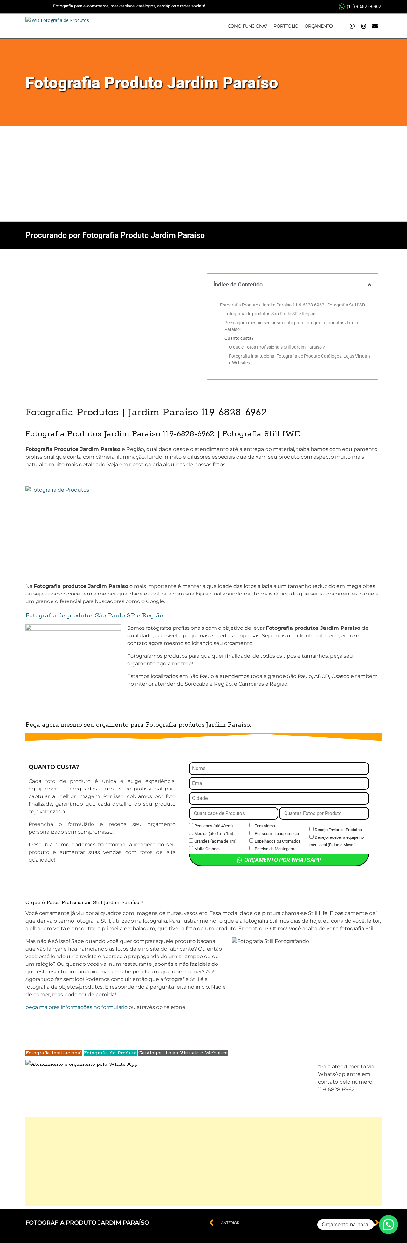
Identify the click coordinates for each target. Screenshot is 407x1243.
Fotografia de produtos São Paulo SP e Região (269, 313)
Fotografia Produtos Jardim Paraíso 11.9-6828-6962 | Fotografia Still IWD (292, 304)
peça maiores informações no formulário (76, 1007)
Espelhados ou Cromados (277, 841)
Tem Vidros (265, 825)
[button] (369, 284)
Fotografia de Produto (110, 1053)
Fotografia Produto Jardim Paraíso (151, 82)
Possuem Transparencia (277, 833)
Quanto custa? (239, 338)
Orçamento (319, 26)
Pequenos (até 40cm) (213, 825)
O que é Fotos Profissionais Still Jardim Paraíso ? (277, 347)
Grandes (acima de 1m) (215, 841)
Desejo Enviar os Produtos (338, 829)
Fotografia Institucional (53, 1053)
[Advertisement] (203, 173)
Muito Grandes (207, 848)
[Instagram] (363, 26)
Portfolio (285, 26)
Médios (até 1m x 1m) (213, 833)
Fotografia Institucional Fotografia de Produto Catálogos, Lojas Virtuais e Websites (299, 359)
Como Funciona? (247, 26)
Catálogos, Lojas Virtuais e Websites (183, 1053)
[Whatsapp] (352, 26)
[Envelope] (374, 26)
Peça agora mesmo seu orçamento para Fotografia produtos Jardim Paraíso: (291, 326)
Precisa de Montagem (274, 848)
